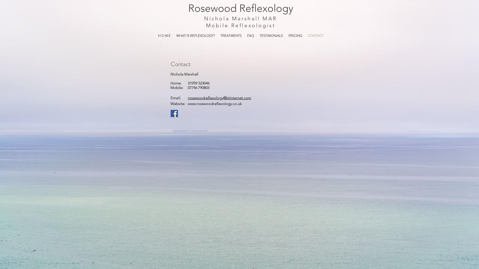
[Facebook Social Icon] (174, 113)
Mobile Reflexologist (240, 25)
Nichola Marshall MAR (240, 19)
